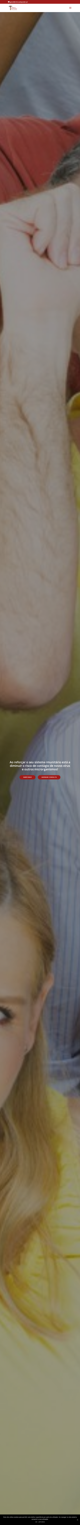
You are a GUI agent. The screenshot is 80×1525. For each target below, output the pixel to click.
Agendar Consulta (49, 777)
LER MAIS (41, 1522)
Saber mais (27, 777)
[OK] (77, 1520)
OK (36, 1522)
